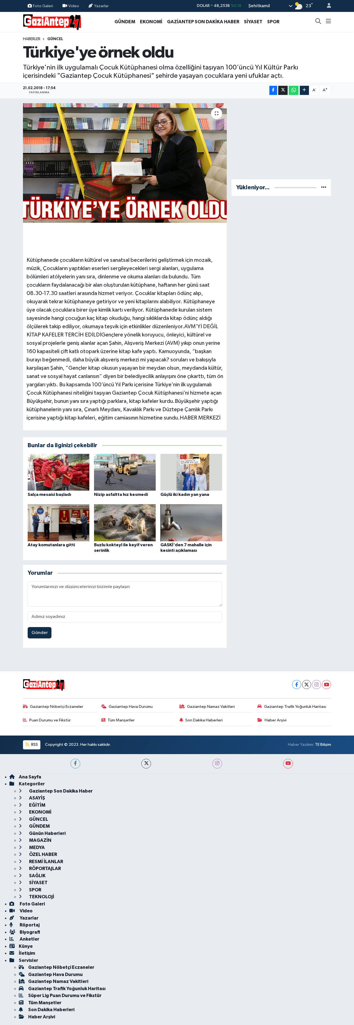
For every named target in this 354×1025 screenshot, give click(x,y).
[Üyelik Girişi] (326, 6)
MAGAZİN (39, 840)
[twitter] (146, 763)
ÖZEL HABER (42, 854)
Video (73, 6)
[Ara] (318, 21)
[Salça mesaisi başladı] (58, 472)
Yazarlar (101, 6)
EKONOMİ (151, 21)
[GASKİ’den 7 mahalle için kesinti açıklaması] (191, 522)
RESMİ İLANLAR (45, 861)
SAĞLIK (37, 875)
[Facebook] (296, 684)
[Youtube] (326, 684)
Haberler (31, 39)
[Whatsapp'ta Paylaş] (293, 90)
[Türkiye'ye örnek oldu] (125, 163)
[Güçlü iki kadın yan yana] (191, 472)
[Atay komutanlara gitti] (58, 522)
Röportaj (29, 925)
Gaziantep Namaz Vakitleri (211, 707)
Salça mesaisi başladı (49, 494)
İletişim (27, 953)
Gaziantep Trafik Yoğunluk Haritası (295, 707)
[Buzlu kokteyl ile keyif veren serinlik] (125, 522)
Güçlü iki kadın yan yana (184, 494)
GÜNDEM (124, 21)
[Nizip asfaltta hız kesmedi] (125, 472)
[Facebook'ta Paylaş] (273, 90)
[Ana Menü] (328, 21)
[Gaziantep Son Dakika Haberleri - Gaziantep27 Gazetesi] (52, 21)
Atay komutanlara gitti (51, 545)
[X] (306, 684)
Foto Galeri (43, 6)
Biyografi (29, 932)
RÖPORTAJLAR (44, 868)
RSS (34, 744)
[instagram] (217, 763)
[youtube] (288, 763)
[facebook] (75, 763)
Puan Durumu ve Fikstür (50, 720)
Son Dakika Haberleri (204, 720)
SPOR (273, 21)
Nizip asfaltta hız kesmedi (121, 494)
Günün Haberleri (47, 833)
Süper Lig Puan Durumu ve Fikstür (64, 995)
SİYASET (253, 21)
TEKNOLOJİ (41, 896)
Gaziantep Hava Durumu (131, 707)
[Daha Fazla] (304, 90)
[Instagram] (316, 684)
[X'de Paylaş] (283, 90)
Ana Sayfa (30, 777)
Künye (26, 946)
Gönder (40, 632)
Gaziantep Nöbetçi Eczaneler (56, 707)
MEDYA (36, 847)
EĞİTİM (36, 805)
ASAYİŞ (36, 798)
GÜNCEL (55, 39)
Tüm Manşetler (121, 720)
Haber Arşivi (276, 720)
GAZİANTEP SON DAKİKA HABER (203, 21)
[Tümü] (323, 187)
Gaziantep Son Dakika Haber (60, 791)
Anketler (29, 939)
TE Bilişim (323, 744)
